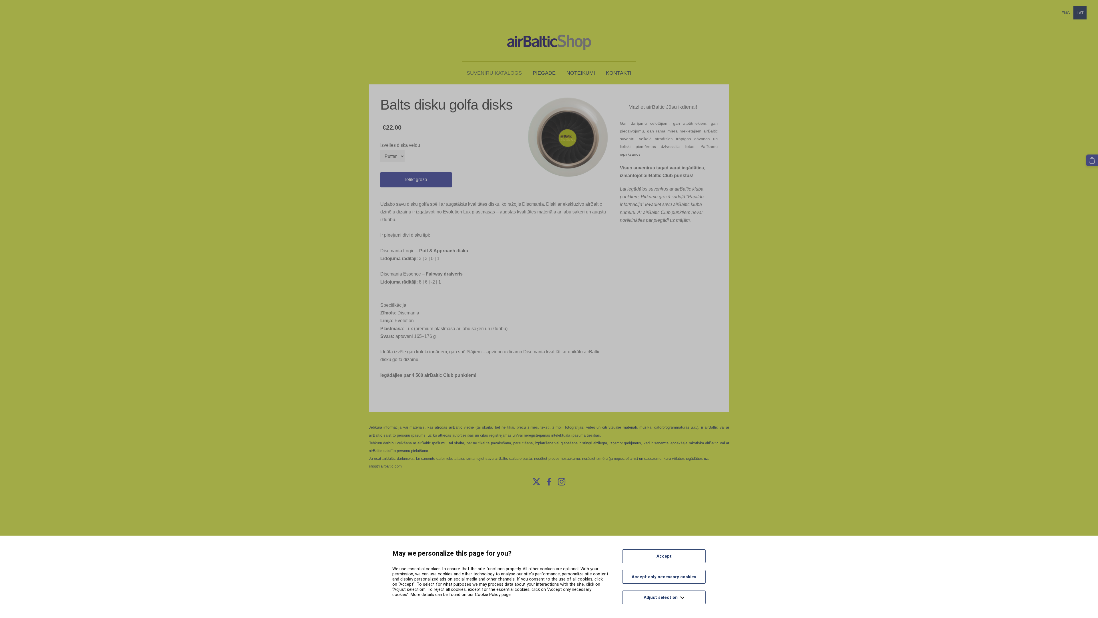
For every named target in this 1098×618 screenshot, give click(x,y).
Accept (664, 556)
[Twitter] (536, 482)
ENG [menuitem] (1065, 13)
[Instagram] (561, 482)
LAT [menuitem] (1080, 13)
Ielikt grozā (416, 179)
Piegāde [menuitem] (544, 73)
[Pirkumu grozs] (1092, 160)
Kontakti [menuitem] (618, 73)
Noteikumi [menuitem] (580, 73)
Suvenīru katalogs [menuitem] (494, 73)
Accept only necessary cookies (664, 576)
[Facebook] (549, 482)
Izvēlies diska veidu (400, 145)
